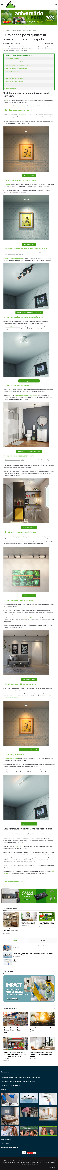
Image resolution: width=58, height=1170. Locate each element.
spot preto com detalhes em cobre (14, 258)
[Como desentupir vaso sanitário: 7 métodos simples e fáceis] (7, 948)
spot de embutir (22, 114)
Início (5, 30)
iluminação (17, 846)
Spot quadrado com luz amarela (29, 749)
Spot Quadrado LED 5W (29, 679)
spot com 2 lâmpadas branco (12, 327)
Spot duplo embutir (29, 244)
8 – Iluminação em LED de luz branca (13, 81)
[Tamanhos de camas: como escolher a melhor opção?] (10, 1116)
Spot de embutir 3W (29, 175)
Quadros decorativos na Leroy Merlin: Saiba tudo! (28, 922)
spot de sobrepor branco (11, 758)
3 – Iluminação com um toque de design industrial (17, 65)
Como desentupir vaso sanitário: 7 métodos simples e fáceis (30, 946)
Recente (43, 940)
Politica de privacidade (6, 1139)
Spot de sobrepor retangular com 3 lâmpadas (29, 312)
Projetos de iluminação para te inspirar (14, 881)
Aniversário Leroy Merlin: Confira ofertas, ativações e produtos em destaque (46, 923)
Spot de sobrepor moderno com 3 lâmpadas (29, 451)
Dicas (9, 30)
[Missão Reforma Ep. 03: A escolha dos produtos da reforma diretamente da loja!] (29, 1131)
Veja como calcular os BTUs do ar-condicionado (26, 960)
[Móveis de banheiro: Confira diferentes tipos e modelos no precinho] (11, 919)
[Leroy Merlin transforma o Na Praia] (42, 1019)
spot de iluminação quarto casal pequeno (26, 395)
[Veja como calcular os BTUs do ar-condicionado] (7, 962)
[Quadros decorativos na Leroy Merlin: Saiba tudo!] (29, 916)
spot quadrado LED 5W (27, 618)
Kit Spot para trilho (29, 595)
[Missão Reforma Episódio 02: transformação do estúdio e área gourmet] (48, 1131)
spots (6, 100)
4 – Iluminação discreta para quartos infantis (15, 68)
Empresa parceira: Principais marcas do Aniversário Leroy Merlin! (41, 1054)
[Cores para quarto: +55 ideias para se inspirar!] (48, 1113)
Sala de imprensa (5, 1143)
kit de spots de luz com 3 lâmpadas (14, 460)
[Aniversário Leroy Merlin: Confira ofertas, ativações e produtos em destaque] (47, 916)
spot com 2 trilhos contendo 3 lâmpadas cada (17, 536)
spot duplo (7, 184)
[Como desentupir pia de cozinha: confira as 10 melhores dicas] (29, 1112)
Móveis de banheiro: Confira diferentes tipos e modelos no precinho (10, 930)
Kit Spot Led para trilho (29, 527)
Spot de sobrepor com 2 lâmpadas (29, 381)
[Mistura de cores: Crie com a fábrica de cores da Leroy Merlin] (15, 1019)
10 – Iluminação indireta (10, 88)
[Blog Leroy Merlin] (10, 4)
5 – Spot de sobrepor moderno (12, 71)
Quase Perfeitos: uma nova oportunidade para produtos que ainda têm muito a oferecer (14, 1055)
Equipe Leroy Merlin (9, 43)
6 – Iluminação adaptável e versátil (13, 75)
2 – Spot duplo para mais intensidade (13, 61)
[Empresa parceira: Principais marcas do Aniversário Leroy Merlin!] (42, 1043)
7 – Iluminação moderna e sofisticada (13, 78)
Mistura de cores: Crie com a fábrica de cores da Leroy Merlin (14, 1030)
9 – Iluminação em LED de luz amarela (13, 85)
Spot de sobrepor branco (29, 824)
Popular (15, 940)
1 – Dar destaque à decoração (11, 58)
